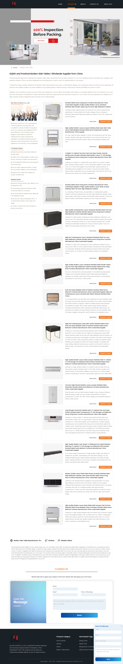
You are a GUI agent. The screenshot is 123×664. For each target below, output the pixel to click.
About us (107, 4)
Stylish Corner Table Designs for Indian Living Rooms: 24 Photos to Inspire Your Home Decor (24, 158)
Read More (93, 122)
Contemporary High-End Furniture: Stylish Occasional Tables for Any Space (23, 189)
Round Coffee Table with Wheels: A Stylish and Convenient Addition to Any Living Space (24, 169)
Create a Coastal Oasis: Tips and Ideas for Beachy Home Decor (23, 207)
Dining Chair (83, 641)
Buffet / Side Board (62, 650)
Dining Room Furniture (86, 647)
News (82, 4)
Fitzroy (58, 647)
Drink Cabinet (61, 641)
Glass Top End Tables (86, 650)
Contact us (94, 4)
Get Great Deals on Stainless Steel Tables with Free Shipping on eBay (25, 195)
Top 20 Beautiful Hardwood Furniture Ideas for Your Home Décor (25, 163)
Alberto (58, 644)
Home (60, 4)
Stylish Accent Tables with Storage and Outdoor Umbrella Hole (22, 174)
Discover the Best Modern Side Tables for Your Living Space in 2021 (25, 184)
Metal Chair (83, 644)
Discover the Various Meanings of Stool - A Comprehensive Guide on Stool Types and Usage (24, 201)
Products (71, 4)
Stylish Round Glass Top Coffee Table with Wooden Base (23, 153)
